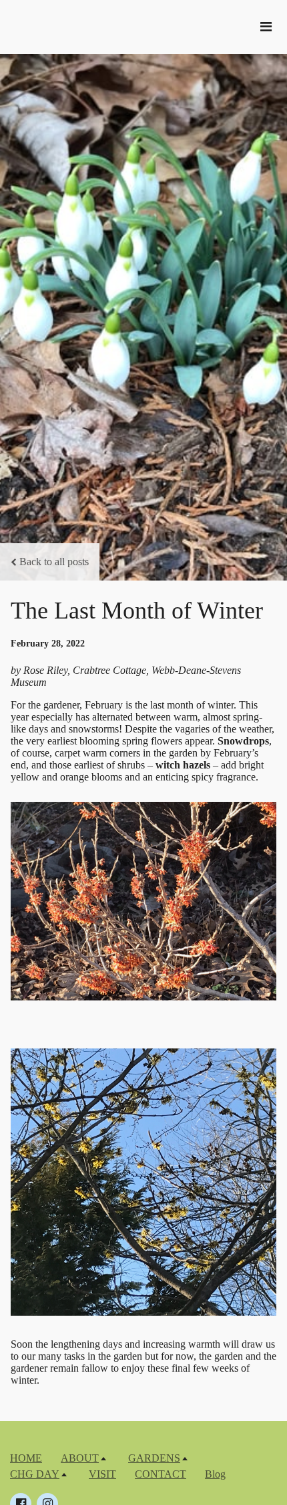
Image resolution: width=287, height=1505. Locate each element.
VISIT (102, 1474)
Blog (215, 1474)
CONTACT (160, 1474)
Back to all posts (54, 561)
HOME (26, 1458)
